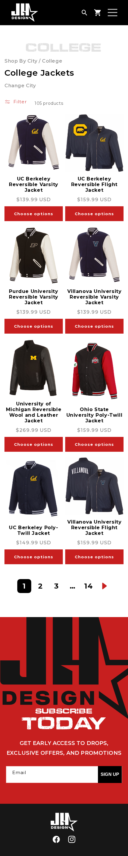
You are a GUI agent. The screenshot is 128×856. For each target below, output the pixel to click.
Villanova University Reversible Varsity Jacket (94, 296)
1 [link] (24, 586)
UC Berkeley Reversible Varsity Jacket (33, 184)
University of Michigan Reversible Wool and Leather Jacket (33, 412)
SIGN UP (110, 774)
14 (88, 586)
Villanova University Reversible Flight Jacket (94, 527)
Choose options (33, 213)
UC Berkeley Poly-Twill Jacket (33, 530)
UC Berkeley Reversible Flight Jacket (94, 184)
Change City (20, 85)
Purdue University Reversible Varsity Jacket (33, 296)
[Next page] (105, 586)
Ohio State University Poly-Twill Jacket (94, 415)
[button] (84, 12)
